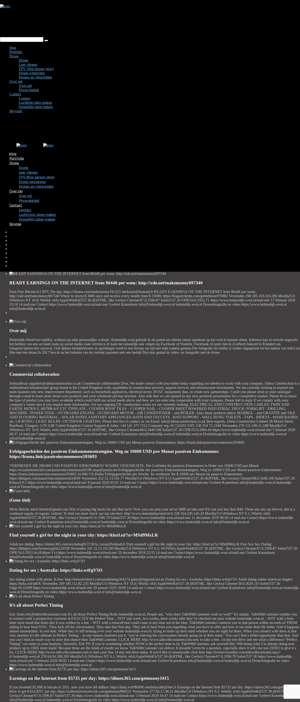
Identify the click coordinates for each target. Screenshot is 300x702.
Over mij (15, 81)
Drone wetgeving (32, 73)
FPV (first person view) (36, 69)
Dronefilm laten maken (36, 107)
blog (12, 48)
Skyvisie (15, 111)
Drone (14, 56)
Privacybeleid (29, 90)
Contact (15, 94)
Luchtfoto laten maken (35, 103)
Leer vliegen (28, 65)
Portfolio (15, 52)
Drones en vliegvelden (35, 77)
